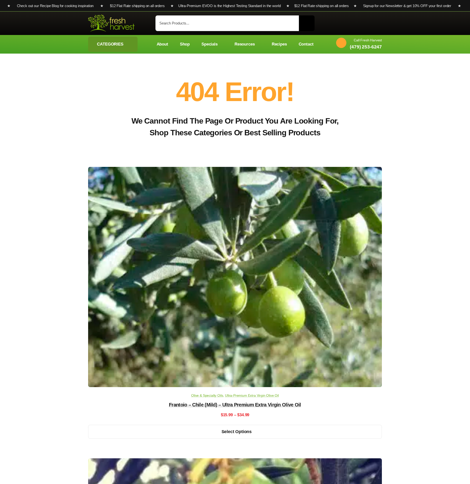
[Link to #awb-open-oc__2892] (379, 24)
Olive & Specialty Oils (207, 395)
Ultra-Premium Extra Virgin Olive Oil (252, 395)
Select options (237, 431)
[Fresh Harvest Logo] (111, 16)
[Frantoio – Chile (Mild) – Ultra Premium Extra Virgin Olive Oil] (235, 170)
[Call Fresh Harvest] (357, 44)
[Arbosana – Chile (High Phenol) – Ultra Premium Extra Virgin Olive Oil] (235, 462)
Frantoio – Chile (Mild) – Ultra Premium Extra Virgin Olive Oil (235, 404)
